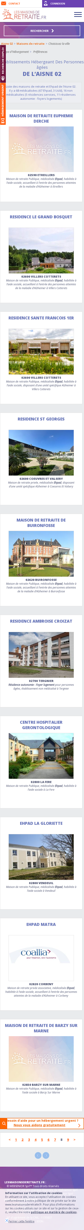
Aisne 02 (7, 44)
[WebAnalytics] (13, 1173)
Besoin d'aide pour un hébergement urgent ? (43, 1122)
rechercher (39, 31)
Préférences (40, 52)
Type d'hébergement (16, 52)
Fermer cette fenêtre (21, 1221)
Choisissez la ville (59, 44)
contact (14, 3)
